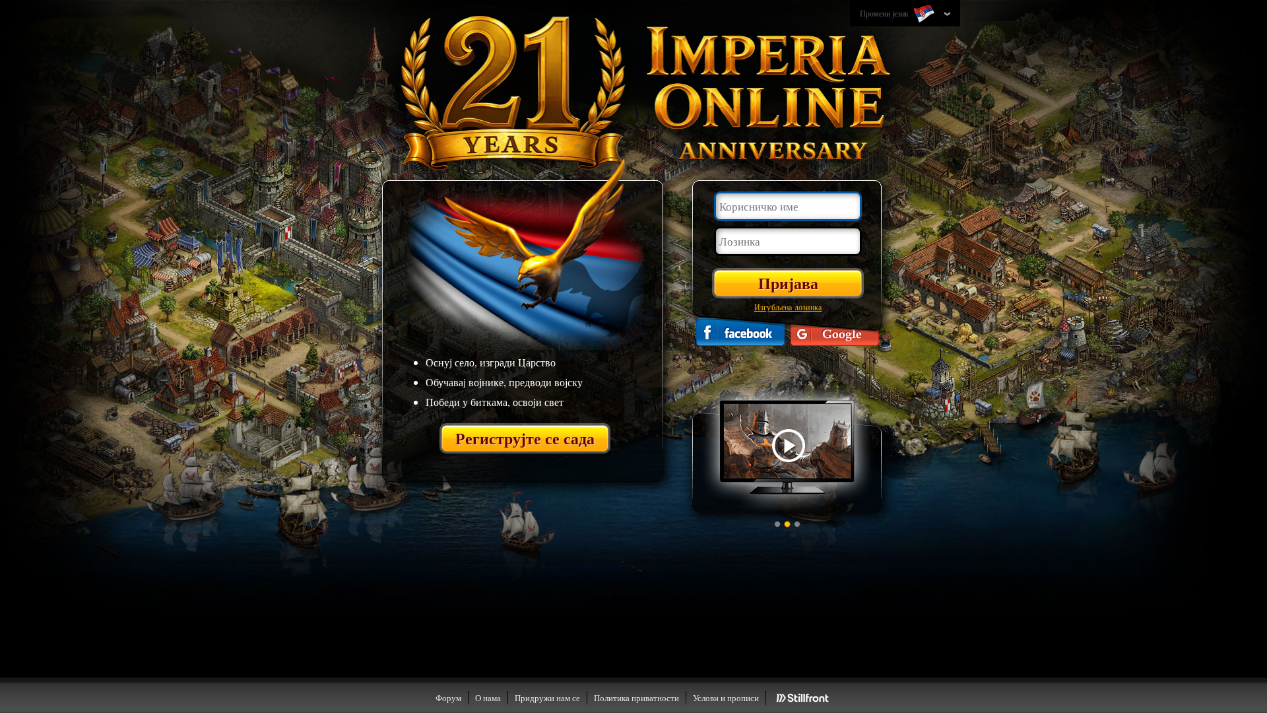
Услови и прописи (726, 698)
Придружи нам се (547, 698)
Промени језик (885, 13)
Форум (448, 698)
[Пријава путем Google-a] (835, 332)
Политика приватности (636, 698)
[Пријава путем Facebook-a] (740, 332)
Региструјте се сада (525, 438)
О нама (488, 698)
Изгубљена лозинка (788, 307)
